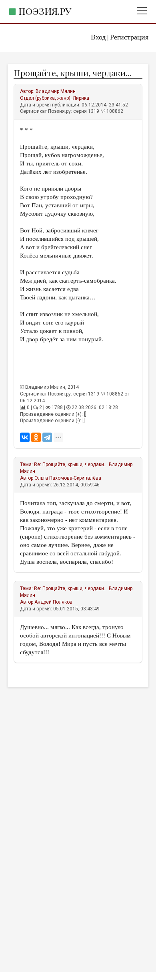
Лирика (81, 98)
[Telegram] (47, 437)
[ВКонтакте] (25, 437)
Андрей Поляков (53, 602)
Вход (98, 37)
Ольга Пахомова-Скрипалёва (67, 478)
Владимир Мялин (56, 91)
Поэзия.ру (44, 11)
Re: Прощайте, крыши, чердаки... (71, 464)
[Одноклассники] (36, 437)
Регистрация (129, 37)
